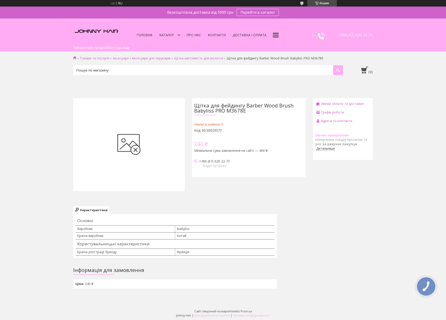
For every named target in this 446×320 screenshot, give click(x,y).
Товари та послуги (94, 58)
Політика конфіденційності (251, 315)
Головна (144, 35)
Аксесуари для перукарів (151, 58)
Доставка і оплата (249, 35)
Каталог (166, 35)
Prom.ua (246, 311)
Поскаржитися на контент (212, 315)
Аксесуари (121, 58)
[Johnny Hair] (96, 30)
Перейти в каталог (257, 12)
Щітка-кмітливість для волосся (198, 58)
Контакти (217, 35)
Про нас (194, 35)
